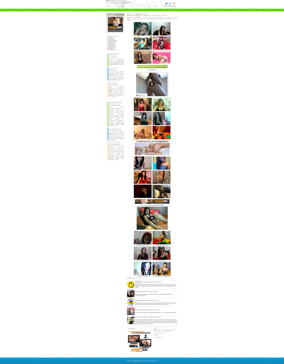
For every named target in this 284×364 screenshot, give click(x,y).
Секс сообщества (111, 44)
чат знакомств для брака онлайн (115, 129)
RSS (167, 10)
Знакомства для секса (112, 40)
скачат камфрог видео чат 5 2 (143, 245)
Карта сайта (161, 10)
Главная (131, 10)
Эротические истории (112, 41)
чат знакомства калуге (161, 260)
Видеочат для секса (112, 45)
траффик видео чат (113, 74)
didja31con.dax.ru (137, 360)
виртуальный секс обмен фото (115, 144)
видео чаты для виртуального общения (143, 260)
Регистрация (138, 10)
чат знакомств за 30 (113, 56)
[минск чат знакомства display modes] (115, 31)
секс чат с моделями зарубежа (147, 294)
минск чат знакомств (113, 83)
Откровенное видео (112, 46)
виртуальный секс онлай (143, 276)
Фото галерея (145, 10)
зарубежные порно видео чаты (161, 245)
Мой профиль (110, 48)
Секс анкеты (110, 37)
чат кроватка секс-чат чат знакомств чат (161, 276)
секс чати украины (112, 69)
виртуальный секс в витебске (115, 105)
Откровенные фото (112, 49)
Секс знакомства (111, 42)
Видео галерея (153, 10)
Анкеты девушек (111, 38)
